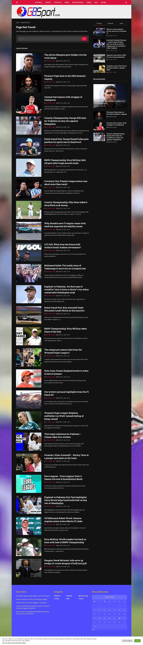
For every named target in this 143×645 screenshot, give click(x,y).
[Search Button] (84, 39)
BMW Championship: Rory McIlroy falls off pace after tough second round (65, 162)
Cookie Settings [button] (127, 641)
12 (104, 614)
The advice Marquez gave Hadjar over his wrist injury (32, 596)
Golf (96, 2)
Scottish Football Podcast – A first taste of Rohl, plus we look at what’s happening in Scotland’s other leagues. (116, 44)
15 (119, 614)
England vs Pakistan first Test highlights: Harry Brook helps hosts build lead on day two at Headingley (65, 500)
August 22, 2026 (61, 61)
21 (114, 618)
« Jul (93, 629)
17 (94, 618)
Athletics (58, 2)
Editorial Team (50, 61)
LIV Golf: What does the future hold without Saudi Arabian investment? (62, 246)
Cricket (48, 2)
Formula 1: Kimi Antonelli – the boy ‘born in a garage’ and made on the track (66, 457)
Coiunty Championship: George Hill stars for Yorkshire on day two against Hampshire (65, 121)
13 (109, 614)
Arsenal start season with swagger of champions (117, 124)
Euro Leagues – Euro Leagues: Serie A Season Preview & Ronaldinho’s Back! (63, 478)
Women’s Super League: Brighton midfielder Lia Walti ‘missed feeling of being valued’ (64, 415)
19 (104, 618)
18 (99, 618)
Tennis (88, 2)
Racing (103, 2)
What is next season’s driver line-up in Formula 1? (116, 31)
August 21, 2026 (61, 187)
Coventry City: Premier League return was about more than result (65, 183)
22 (119, 618)
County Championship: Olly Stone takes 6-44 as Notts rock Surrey (66, 204)
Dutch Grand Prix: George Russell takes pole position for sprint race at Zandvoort (66, 140)
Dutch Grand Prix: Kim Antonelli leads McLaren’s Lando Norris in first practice (64, 309)
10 (94, 614)
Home (17, 22)
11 (99, 614)
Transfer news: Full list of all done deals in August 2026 (117, 68)
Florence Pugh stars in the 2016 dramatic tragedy (117, 113)
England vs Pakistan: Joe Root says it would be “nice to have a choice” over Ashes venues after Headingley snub (66, 289)
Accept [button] (137, 641)
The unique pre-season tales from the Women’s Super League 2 (63, 351)
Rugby (67, 2)
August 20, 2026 (61, 524)
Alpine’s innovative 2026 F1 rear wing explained (116, 56)
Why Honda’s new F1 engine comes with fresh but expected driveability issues (65, 225)
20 (109, 618)
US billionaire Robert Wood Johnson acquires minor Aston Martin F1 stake (63, 520)
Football (38, 2)
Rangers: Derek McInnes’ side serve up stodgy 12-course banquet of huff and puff (65, 562)
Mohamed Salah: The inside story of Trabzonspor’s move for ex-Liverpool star (65, 267)
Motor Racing (77, 2)
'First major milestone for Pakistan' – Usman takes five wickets (62, 435)
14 (114, 614)
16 (124, 614)
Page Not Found (25, 22)
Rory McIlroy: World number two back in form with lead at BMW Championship (65, 541)
